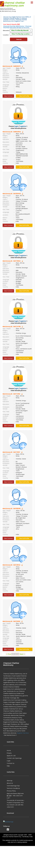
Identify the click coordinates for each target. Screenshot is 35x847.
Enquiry (9, 753)
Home (9, 750)
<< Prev (8, 654)
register (23, 126)
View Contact (8, 96)
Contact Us (10, 763)
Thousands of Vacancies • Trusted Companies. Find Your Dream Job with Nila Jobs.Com (15, 803)
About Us (10, 783)
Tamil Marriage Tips (13, 786)
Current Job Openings (14, 758)
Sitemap (9, 781)
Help (8, 766)
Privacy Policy (11, 791)
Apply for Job (11, 756)
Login (8, 761)
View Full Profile (24, 96)
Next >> (22, 654)
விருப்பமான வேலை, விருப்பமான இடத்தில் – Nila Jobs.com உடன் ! (15, 796)
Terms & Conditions (13, 788)
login (16, 126)
